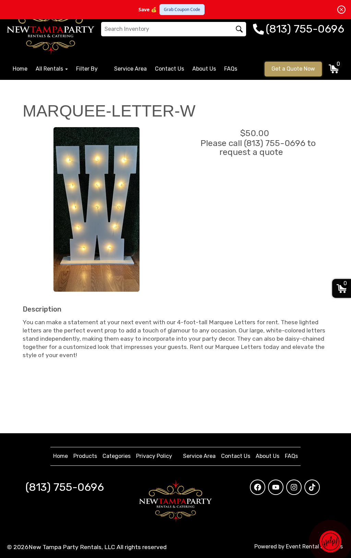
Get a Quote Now (293, 68)
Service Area (130, 68)
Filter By (87, 68)
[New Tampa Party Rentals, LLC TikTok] (312, 487)
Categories (116, 456)
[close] (341, 9)
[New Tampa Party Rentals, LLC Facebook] (257, 487)
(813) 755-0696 (64, 487)
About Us (204, 68)
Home (20, 68)
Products (85, 456)
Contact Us (169, 68)
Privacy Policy (154, 456)
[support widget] (330, 542)
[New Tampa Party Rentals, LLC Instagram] (294, 487)
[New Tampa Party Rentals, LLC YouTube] (275, 487)
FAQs (230, 68)
